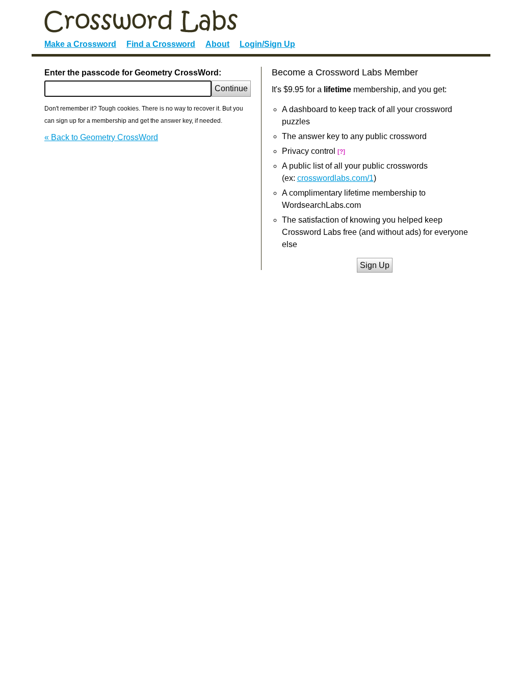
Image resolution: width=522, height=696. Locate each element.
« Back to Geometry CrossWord (101, 137)
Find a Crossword (160, 44)
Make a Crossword (80, 44)
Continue (231, 88)
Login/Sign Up (267, 44)
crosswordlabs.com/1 (335, 178)
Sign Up (374, 265)
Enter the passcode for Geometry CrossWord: (132, 72)
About (217, 44)
